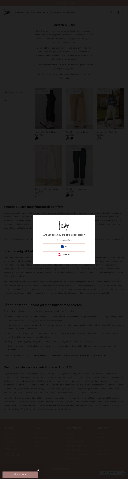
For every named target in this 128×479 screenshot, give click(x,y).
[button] (20, 474)
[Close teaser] (39, 470)
